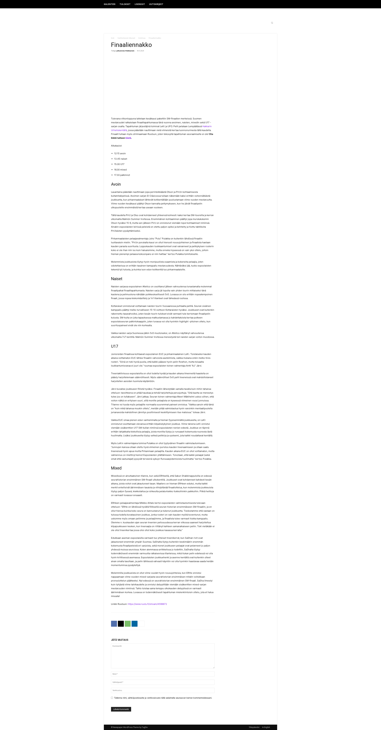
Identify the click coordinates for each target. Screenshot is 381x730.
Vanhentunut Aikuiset (126, 38)
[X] (271, 4)
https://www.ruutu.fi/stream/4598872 (147, 604)
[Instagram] (266, 4)
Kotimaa (141, 38)
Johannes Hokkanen (125, 51)
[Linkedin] (135, 624)
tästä (128, 138)
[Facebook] (261, 4)
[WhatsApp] (128, 624)
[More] (141, 624)
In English (266, 727)
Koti (112, 38)
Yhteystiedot (254, 727)
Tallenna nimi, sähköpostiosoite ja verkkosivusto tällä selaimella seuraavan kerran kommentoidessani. (163, 698)
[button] (272, 22)
